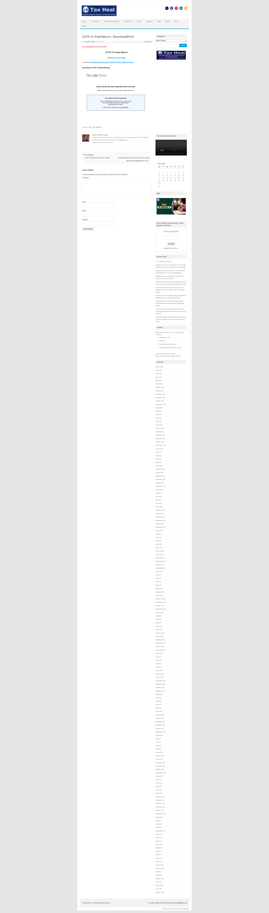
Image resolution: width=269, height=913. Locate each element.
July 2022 (158, 534)
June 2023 (159, 496)
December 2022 (160, 517)
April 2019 (159, 667)
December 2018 (160, 680)
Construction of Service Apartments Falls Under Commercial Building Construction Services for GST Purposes (171, 311)
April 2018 (159, 708)
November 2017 (160, 725)
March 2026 (159, 384)
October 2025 (160, 401)
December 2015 (160, 803)
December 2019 (160, 640)
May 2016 (158, 786)
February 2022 (160, 551)
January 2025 (160, 431)
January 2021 (160, 595)
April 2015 (159, 827)
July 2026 (158, 370)
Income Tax (127, 21)
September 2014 (161, 831)
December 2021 (160, 558)
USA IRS (84, 26)
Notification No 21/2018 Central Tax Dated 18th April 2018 (113, 62)
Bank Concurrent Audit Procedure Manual (168, 356)
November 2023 (160, 479)
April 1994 (159, 882)
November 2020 (160, 602)
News (176, 21)
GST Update (95, 21)
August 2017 (159, 735)
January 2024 (160, 472)
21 (175, 178)
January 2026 (160, 390)
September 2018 (161, 691)
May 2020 (158, 622)
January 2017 (160, 759)
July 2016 (158, 779)
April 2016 (159, 790)
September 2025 (161, 404)
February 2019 (160, 674)
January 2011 (160, 858)
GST (90, 127)
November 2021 (160, 561)
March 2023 (159, 506)
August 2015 (159, 817)
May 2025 (158, 418)
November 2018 (160, 684)
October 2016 (160, 769)
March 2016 (159, 793)
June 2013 (159, 837)
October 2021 (160, 564)
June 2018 (159, 701)
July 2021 (158, 575)
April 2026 (159, 380)
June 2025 (159, 414)
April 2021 (159, 585)
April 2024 (159, 462)
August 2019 (159, 653)
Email (84, 211)
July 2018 (158, 697)
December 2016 (160, 762)
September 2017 (161, 732)
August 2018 (159, 694)
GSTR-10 (98, 127)
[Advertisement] (171, 95)
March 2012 (159, 844)
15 (179, 175)
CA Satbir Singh (89, 42)
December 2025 (160, 394)
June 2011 (159, 851)
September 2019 (161, 650)
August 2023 (159, 489)
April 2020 (159, 626)
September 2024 (161, 445)
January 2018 (160, 718)
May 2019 (158, 663)
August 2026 (159, 366)
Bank (159, 21)
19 (167, 178)
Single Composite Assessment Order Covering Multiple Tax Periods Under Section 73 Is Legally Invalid (170, 290)
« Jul (158, 186)
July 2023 (158, 493)
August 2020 (159, 612)
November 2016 (160, 766)
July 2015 (158, 820)
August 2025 (159, 407)
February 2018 (160, 715)
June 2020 (159, 619)
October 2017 (160, 728)
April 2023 (159, 503)
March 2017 (159, 752)
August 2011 (159, 848)
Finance (149, 21)
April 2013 (159, 841)
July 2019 (158, 657)
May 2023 (158, 500)
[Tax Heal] (99, 15)
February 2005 (160, 868)
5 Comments (147, 42)
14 (175, 175)
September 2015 (161, 814)
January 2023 (160, 513)
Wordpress (185, 908)
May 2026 (158, 377)
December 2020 (160, 599)
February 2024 (160, 469)
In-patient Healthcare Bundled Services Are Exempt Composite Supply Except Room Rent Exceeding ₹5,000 (171, 319)
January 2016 (160, 800)
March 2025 (159, 425)
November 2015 (160, 807)
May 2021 (158, 581)
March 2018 (159, 711)
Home (84, 21)
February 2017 (160, 755)
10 (159, 175)
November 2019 (160, 643)
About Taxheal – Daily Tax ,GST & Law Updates (170, 332)
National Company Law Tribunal (165, 353)
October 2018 (160, 687)
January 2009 (160, 865)
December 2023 (160, 476)
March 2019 (159, 670)
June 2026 (159, 373)
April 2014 (159, 834)
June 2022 (159, 537)
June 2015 (159, 824)
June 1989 (159, 889)
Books (139, 21)
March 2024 (159, 466)
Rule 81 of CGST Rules (118, 58)
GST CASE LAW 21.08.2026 (163, 261)
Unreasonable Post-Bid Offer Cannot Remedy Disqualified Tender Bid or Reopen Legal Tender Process (170, 303)
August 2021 (159, 571)
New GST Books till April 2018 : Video (97, 158)
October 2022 (160, 523)
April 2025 (159, 421)
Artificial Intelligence (111, 21)
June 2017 (159, 742)
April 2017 (159, 749)
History (167, 21)
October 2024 (160, 442)
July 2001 (158, 871)
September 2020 (161, 609)
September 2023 (161, 486)
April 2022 (159, 544)
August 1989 (159, 885)
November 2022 (160, 520)
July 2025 (158, 411)
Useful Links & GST (165, 337)
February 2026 (160, 387)
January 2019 (160, 677)
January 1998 (160, 878)
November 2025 (160, 397)
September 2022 (161, 527)
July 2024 (158, 452)
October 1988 (160, 892)
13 (171, 175)
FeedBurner (175, 248)
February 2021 (160, 592)
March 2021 (159, 588)
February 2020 (160, 633)
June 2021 (159, 578)
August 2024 (159, 448)
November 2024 (160, 438)
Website (85, 219)
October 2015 (160, 810)
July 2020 (158, 616)
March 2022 (159, 547)
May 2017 (158, 745)
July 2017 (158, 738)
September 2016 (161, 773)
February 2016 (160, 796)
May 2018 (158, 704)
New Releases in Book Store (167, 344)
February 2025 (160, 428)
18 (163, 178)
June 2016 (159, 783)
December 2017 (160, 721)
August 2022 (159, 530)
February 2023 (160, 510)
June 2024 (159, 455)
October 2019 (160, 646)
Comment (86, 178)
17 (159, 178)
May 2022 (158, 541)
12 (167, 175)
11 (163, 175)
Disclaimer (162, 340)
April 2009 (159, 861)
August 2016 (159, 776)
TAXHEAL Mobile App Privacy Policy (170, 347)
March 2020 (159, 629)
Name (84, 202)
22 (179, 178)
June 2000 (159, 875)
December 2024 (160, 435)
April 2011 (159, 854)
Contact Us (159, 334)
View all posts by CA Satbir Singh (103, 142)
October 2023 (160, 483)
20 (171, 178)
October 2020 (160, 605)
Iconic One (166, 908)
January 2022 (160, 554)
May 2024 (158, 459)
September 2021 (161, 568)
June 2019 (159, 660)
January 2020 (160, 636)
